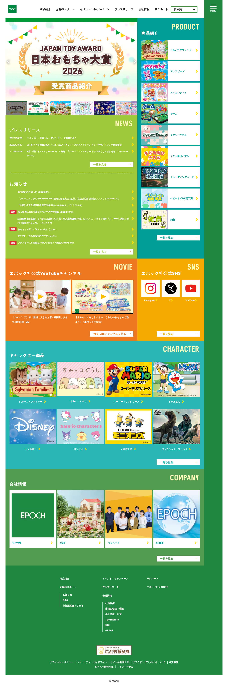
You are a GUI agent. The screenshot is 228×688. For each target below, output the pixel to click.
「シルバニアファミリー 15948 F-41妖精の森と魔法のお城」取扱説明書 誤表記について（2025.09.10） (69, 198)
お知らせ (67, 594)
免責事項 (173, 662)
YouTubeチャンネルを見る (109, 333)
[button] (9, 61)
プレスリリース (124, 9)
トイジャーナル (125, 666)
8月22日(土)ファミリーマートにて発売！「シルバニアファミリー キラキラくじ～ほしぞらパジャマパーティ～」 (77, 153)
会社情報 (144, 9)
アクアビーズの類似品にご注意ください (37, 236)
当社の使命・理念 (114, 608)
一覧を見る (99, 164)
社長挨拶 (110, 603)
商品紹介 (45, 9)
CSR (107, 625)
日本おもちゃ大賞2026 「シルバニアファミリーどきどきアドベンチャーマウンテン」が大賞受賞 (74, 145)
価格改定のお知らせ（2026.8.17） (35, 192)
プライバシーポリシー (61, 662)
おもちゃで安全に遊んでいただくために (34, 229)
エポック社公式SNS (157, 587)
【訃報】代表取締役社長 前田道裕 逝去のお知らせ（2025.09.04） (50, 205)
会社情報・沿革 (113, 614)
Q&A (65, 600)
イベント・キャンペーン (94, 9)
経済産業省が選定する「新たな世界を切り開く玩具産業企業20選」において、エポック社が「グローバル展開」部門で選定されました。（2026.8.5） (73, 220)
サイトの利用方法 (119, 662)
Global (109, 630)
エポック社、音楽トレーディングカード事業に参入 (52, 138)
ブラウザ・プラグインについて (149, 662)
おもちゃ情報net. (104, 666)
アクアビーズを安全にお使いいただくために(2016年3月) (42, 242)
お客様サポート (65, 9)
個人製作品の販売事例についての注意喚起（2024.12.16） (43, 212)
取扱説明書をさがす (73, 605)
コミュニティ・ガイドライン (92, 662)
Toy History (112, 619)
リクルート (161, 9)
